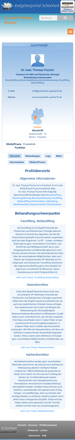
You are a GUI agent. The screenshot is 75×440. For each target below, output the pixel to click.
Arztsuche (33, 425)
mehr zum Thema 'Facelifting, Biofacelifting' (37, 277)
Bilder (59, 156)
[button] (70, 31)
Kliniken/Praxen (37, 162)
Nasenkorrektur (38, 204)
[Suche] (65, 18)
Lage (48, 156)
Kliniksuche (33, 430)
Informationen (17, 162)
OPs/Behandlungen (48, 425)
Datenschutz (34, 436)
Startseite (22, 425)
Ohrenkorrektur (54, 204)
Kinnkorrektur (37, 201)
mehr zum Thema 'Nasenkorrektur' (37, 347)
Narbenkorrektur (21, 204)
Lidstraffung (51, 201)
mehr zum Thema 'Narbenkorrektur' (37, 411)
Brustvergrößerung (22, 198)
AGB (44, 436)
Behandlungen (32, 156)
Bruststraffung (54, 194)
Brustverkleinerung (41, 198)
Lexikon (43, 430)
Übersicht (15, 156)
